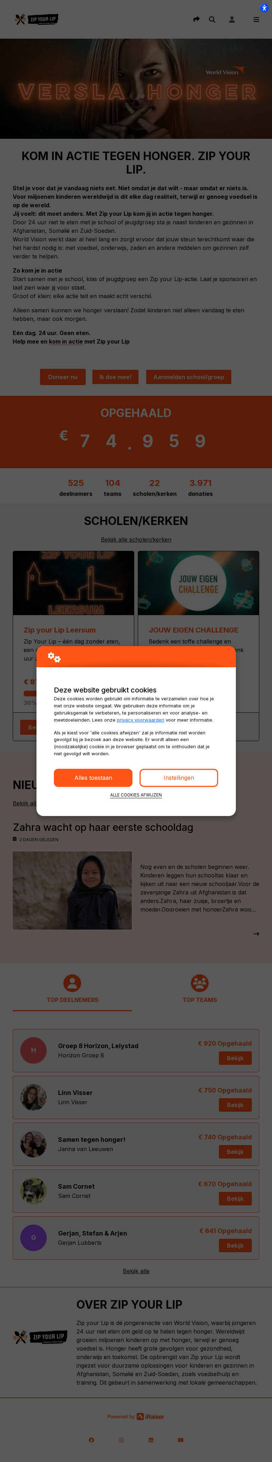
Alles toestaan (93, 777)
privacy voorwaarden (140, 720)
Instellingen (179, 777)
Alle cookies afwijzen (136, 795)
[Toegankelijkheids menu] (264, 8)
